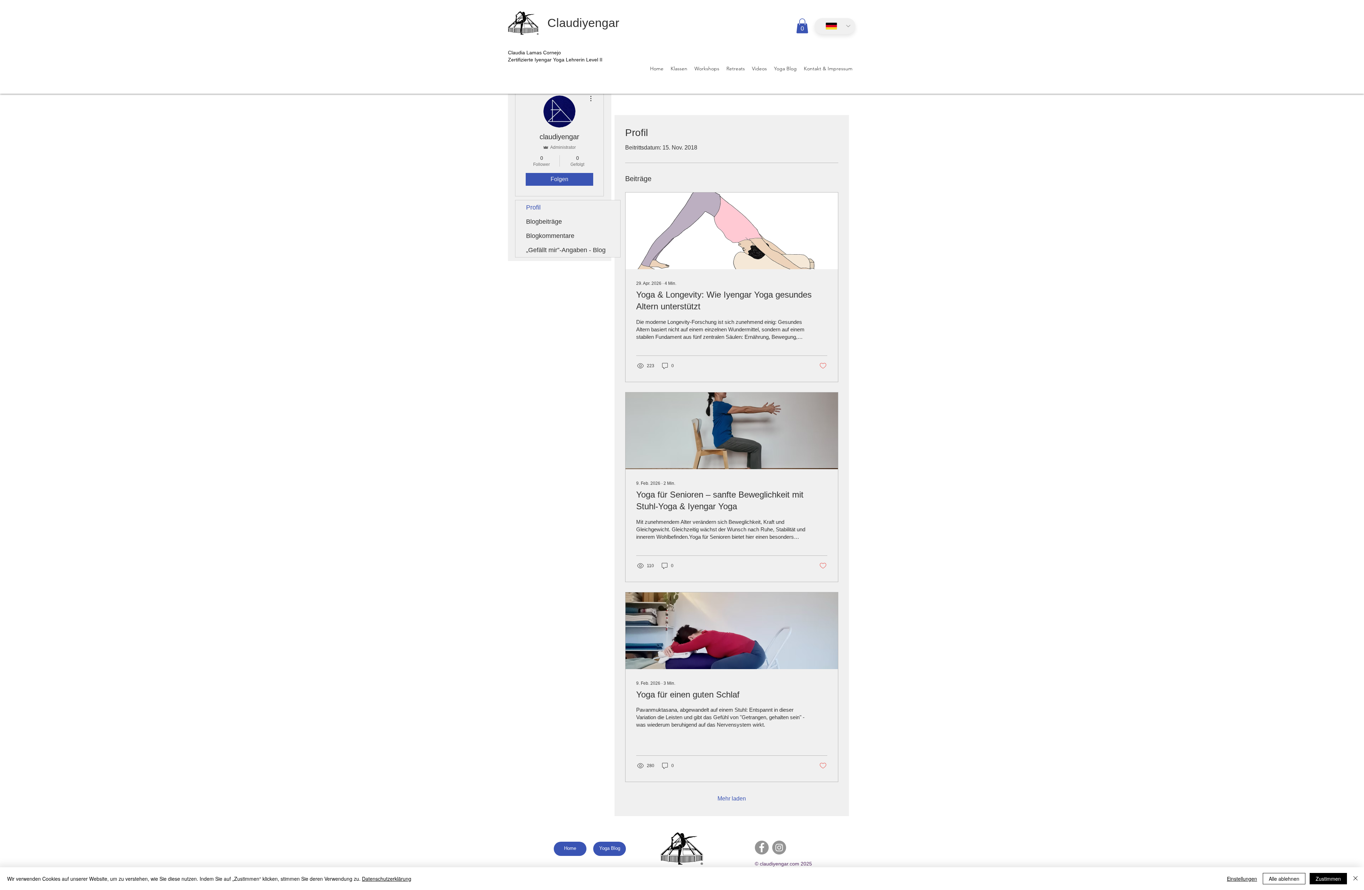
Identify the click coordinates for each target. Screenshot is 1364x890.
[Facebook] (762, 847)
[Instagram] (779, 847)
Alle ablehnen (1284, 878)
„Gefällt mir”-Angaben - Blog (566, 250)
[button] (802, 25)
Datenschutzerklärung (386, 878)
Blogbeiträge (544, 221)
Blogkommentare (550, 235)
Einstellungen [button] (1242, 878)
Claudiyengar (583, 22)
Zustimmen (1328, 878)
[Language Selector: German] (834, 26)
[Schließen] (1355, 878)
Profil (533, 207)
